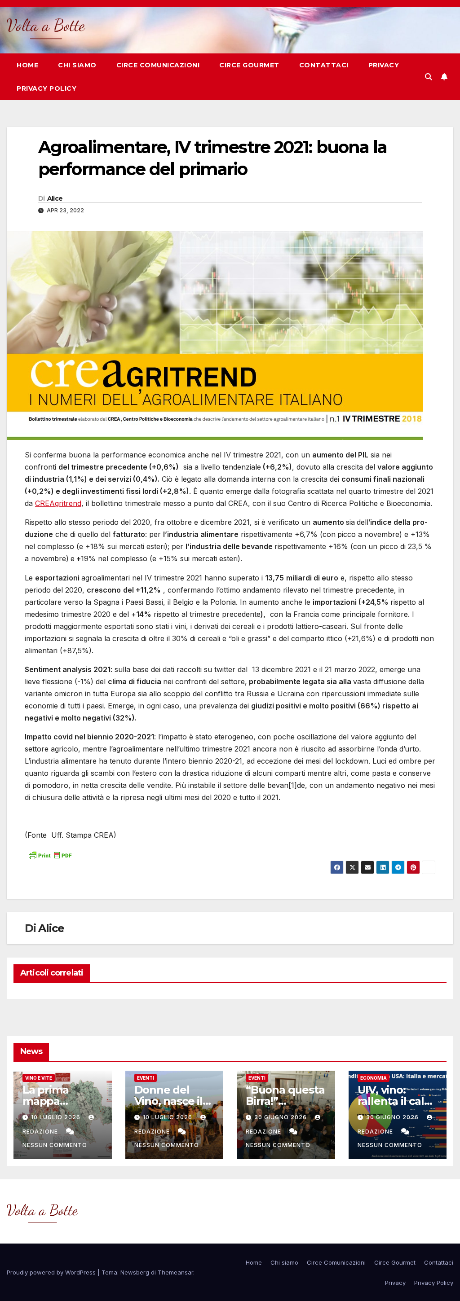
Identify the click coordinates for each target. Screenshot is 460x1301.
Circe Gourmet (249, 65)
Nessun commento (54, 1145)
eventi (145, 1078)
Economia (373, 1078)
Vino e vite (38, 1078)
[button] (428, 76)
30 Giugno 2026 (281, 1117)
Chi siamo (77, 65)
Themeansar (175, 1272)
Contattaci (324, 65)
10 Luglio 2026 (56, 1117)
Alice (55, 198)
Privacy (383, 65)
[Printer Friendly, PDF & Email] (50, 854)
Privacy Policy (46, 88)
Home (27, 65)
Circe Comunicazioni (158, 65)
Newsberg (134, 1272)
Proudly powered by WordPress (52, 1272)
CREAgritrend (58, 503)
